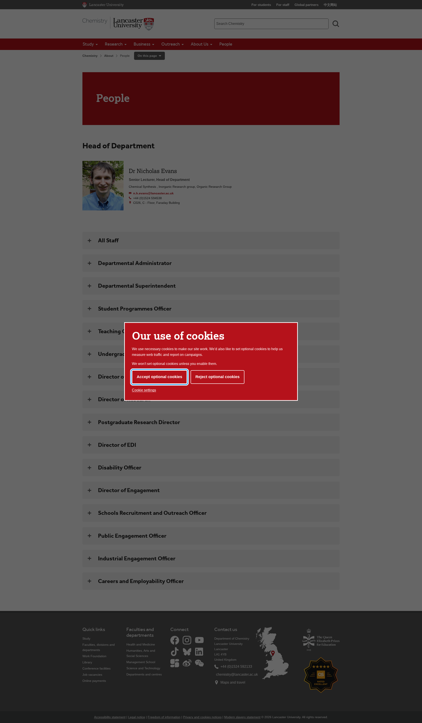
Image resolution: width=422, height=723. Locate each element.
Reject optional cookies (217, 377)
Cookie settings (144, 390)
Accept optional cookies (159, 377)
